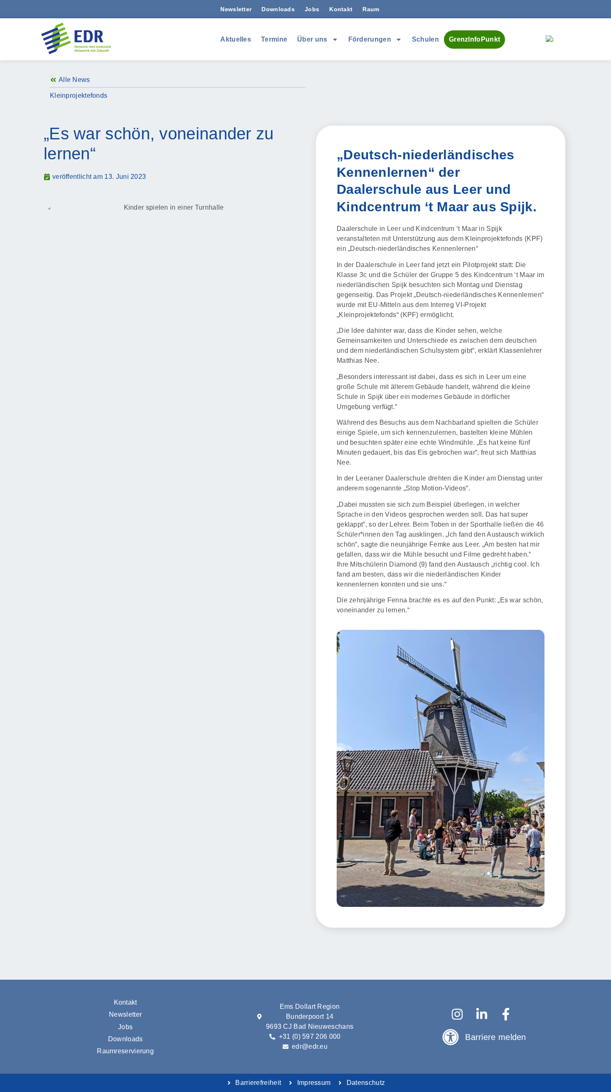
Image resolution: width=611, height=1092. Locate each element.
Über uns (312, 39)
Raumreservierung (125, 1051)
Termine (274, 39)
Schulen (425, 39)
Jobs (312, 9)
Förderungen (369, 39)
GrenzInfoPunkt (474, 39)
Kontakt (340, 9)
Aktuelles (235, 39)
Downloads (278, 9)
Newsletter (235, 9)
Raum (370, 9)
